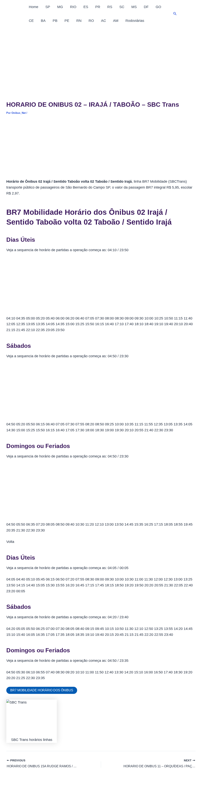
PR (97, 7)
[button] (175, 13)
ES (85, 7)
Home (33, 7)
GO (158, 7)
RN (78, 21)
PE (67, 21)
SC (121, 7)
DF (146, 7)
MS (134, 7)
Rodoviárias (134, 21)
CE (31, 21)
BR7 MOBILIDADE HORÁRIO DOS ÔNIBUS (41, 690)
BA (43, 21)
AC (103, 21)
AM (115, 21)
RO (91, 21)
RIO (73, 7)
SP (47, 7)
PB (55, 21)
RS (109, 7)
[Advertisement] (101, 57)
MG (60, 7)
